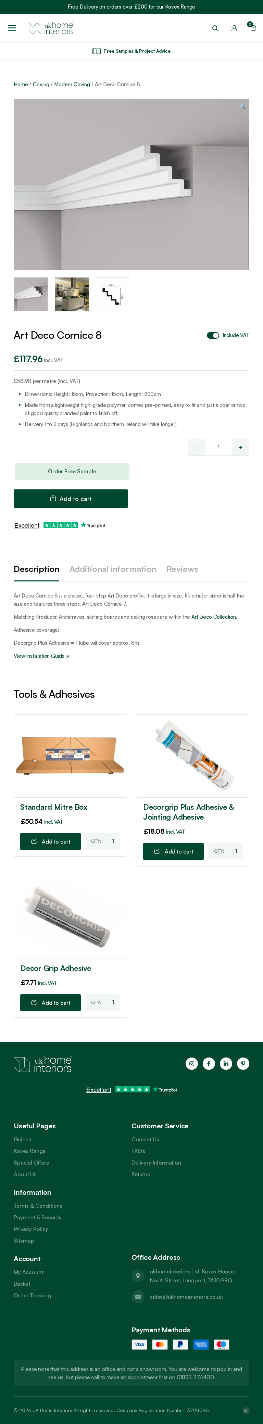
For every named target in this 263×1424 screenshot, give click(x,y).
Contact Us (145, 1139)
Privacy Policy (31, 1229)
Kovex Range (180, 6)
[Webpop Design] (245, 1410)
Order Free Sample (72, 471)
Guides (22, 1139)
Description (36, 569)
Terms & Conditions (38, 1205)
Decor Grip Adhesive (55, 968)
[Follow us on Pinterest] (243, 1063)
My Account (28, 1272)
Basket (22, 1283)
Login (234, 28)
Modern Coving (72, 84)
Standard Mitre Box (53, 806)
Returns (141, 1174)
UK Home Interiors (52, 1410)
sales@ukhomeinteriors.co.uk (186, 1296)
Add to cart (76, 498)
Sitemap (24, 1240)
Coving (41, 84)
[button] (242, 106)
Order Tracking (32, 1295)
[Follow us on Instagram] (192, 1063)
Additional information (113, 569)
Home (21, 84)
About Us (25, 1174)
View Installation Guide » (42, 656)
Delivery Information (156, 1162)
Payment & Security (38, 1217)
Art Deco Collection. (213, 617)
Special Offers (31, 1162)
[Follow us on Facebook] (209, 1063)
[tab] (36, 569)
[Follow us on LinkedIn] (226, 1063)
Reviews (182, 569)
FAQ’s (138, 1150)
